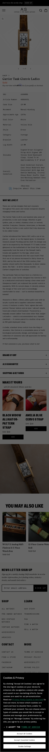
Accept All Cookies (24, 733)
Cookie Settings (24, 746)
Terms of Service (30, 727)
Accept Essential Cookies (24, 740)
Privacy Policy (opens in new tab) (27, 699)
